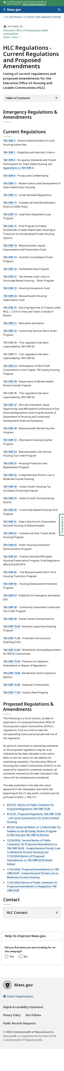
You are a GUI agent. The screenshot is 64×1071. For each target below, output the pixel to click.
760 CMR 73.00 (12, 661)
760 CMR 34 (10, 366)
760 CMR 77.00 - (12, 692)
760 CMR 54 (10, 451)
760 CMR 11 (10, 183)
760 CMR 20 (10, 269)
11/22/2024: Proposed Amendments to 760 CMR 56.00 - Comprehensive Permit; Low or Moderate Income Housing (33, 873)
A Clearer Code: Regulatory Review (42, 17)
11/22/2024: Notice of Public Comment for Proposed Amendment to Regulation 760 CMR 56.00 (32, 886)
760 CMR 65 (10, 572)
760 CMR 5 (9, 152)
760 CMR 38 (10, 381)
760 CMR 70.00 (11, 626)
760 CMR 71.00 (11, 638)
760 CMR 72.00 (12, 650)
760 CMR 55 (10, 463)
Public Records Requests (19, 1023)
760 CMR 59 (10, 498)
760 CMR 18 (10, 245)
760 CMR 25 (10, 307)
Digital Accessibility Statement (23, 1007)
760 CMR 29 (10, 331)
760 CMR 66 (10, 583)
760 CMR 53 (10, 440)
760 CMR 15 (10, 226)
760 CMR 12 (10, 195)
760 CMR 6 (9, 160)
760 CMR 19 (10, 257)
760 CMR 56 (10, 475)
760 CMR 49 (10, 428)
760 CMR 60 (10, 510)
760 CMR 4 (9, 140)
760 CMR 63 (10, 545)
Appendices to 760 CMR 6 (18, 168)
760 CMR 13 (10, 202)
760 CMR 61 (10, 521)
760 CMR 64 (10, 556)
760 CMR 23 (10, 288)
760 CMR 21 (10, 276)
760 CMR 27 (10, 323)
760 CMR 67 (10, 595)
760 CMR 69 (10, 619)
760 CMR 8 (9, 175)
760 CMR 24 (10, 296)
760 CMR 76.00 (11, 684)
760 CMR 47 (10, 404)
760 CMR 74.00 (11, 673)
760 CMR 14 (10, 214)
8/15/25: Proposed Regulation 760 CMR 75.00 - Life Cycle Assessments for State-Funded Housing (34, 818)
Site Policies (33, 1015)
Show (10, 37)
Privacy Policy (12, 1015)
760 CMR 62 (10, 533)
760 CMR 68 (10, 607)
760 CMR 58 (10, 486)
